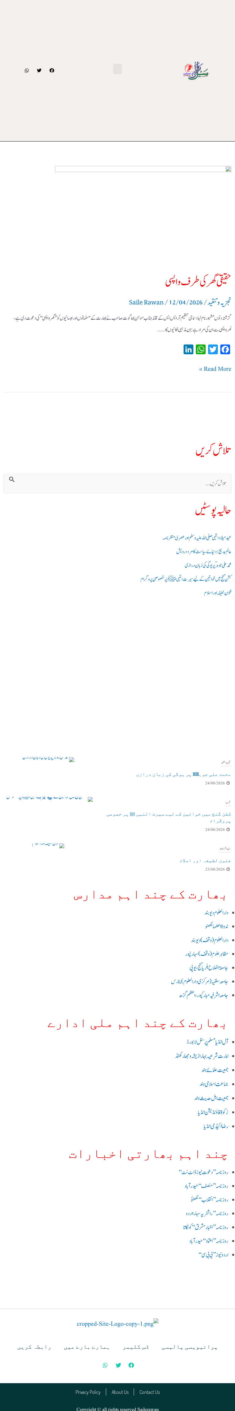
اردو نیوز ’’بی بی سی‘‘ (213, 1255)
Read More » (215, 368)
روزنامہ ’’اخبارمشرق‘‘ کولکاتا (205, 1227)
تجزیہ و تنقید (225, 762)
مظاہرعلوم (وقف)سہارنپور (206, 954)
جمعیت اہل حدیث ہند (211, 1098)
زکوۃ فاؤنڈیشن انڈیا (213, 1112)
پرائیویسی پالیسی (190, 1346)
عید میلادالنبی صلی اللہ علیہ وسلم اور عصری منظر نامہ (196, 538)
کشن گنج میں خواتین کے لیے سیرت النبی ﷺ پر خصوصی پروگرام (185, 579)
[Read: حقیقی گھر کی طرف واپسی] (117, 215)
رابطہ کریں (34, 1346)
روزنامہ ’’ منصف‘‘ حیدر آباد (206, 1186)
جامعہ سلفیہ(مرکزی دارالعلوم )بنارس (199, 981)
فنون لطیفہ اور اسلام (217, 593)
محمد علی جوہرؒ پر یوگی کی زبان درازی (208, 565)
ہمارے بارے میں (87, 1346)
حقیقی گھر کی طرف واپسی (198, 282)
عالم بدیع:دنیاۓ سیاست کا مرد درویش (203, 551)
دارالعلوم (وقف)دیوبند (209, 940)
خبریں (228, 802)
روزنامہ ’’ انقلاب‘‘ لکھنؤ (209, 1200)
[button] (117, 69)
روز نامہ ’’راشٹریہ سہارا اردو (207, 1213)
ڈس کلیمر (135, 1346)
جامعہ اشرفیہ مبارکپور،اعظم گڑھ (203, 995)
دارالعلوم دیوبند (216, 913)
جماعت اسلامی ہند (214, 1084)
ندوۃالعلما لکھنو (216, 926)
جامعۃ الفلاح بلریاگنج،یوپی (208, 968)
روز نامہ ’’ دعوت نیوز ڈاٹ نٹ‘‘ (203, 1172)
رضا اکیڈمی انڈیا (216, 1126)
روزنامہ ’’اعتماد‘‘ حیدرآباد (208, 1241)
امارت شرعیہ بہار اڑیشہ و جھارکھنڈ (201, 1056)
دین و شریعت (225, 848)
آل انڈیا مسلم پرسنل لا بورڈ (207, 1042)
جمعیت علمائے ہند (214, 1070)
